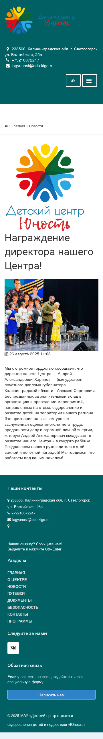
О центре (17, 579)
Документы (19, 600)
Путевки (16, 593)
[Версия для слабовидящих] (73, 80)
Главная (18, 125)
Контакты (17, 614)
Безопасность (22, 607)
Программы (19, 621)
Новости (36, 125)
